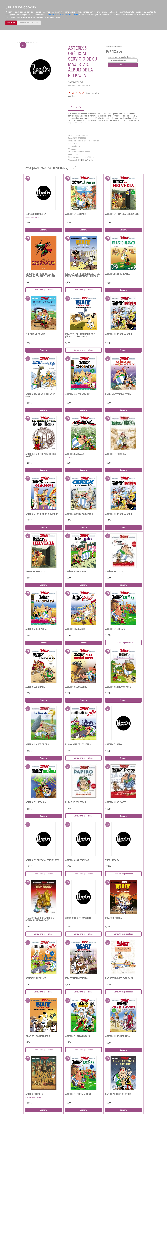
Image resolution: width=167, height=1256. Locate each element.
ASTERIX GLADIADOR (75, 629)
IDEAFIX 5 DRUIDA (113, 918)
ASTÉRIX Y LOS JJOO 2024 (117, 1036)
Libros (20, 42)
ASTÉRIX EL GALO (113, 744)
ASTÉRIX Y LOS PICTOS (115, 802)
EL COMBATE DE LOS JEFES (78, 744)
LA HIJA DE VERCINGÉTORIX (118, 394)
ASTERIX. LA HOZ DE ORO (37, 744)
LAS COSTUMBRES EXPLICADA (119, 978)
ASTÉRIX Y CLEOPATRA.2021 (78, 394)
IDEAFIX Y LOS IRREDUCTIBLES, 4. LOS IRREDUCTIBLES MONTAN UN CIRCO (82, 275)
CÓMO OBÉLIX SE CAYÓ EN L (78, 918)
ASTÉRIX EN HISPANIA (35, 802)
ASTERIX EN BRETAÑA (115, 629)
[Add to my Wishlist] (23, 45)
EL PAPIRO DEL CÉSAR (75, 802)
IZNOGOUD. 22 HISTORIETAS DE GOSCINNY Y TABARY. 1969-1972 (40, 275)
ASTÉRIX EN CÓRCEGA (115, 454)
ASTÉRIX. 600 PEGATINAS (77, 860)
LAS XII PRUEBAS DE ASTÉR (118, 1094)
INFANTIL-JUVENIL (30, 42)
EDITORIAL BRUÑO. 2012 (79, 86)
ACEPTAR (11, 23)
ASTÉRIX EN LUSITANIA (75, 214)
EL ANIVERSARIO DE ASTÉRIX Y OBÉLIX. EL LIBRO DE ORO (39, 919)
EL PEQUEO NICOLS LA (35, 214)
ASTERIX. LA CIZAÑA (74, 454)
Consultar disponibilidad (43, 290)
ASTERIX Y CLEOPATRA (36, 629)
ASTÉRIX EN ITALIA (114, 571)
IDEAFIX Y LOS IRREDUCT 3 (37, 1036)
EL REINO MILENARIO (35, 334)
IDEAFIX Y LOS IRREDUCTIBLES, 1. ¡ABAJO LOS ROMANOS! (80, 335)
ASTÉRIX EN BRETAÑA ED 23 (78, 1094)
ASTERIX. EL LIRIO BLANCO (117, 274)
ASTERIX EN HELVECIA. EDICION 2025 (122, 214)
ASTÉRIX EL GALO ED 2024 (77, 1036)
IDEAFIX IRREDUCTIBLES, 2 (77, 978)
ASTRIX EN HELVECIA (35, 571)
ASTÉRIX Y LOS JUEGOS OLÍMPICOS (41, 514)
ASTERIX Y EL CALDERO (76, 687)
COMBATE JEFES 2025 (35, 978)
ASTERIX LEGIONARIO (35, 687)
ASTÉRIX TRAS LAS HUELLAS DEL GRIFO (40, 395)
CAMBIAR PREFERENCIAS (29, 23)
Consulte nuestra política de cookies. (63, 14)
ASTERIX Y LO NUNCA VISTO (118, 687)
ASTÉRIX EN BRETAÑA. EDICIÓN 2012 (42, 860)
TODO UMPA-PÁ (112, 860)
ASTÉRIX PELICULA (34, 1094)
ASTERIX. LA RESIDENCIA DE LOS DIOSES (40, 455)
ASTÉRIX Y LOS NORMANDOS (118, 334)
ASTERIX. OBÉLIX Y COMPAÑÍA (79, 514)
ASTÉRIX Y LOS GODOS (75, 571)
